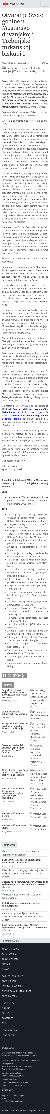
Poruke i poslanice (12, 976)
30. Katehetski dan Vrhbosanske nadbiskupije (14, 713)
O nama (6, 1008)
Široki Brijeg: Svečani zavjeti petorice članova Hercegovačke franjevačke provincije (14, 693)
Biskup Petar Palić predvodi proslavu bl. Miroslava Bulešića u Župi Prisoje (15, 726)
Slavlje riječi (9, 981)
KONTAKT (7, 1090)
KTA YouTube (9, 1035)
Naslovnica (8, 1003)
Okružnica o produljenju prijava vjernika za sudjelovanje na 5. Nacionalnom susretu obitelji (25, 884)
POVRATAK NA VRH (10, 941)
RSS (4, 1023)
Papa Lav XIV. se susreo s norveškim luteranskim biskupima (21, 861)
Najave (44, 63)
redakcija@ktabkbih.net (12, 1101)
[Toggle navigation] (44, 4)
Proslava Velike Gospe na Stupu (14, 826)
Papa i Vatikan (9, 954)
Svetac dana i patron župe (16, 991)
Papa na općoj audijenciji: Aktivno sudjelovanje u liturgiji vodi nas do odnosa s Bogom (24, 927)
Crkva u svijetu (10, 959)
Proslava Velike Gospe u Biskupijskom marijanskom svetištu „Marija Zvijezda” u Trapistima (13, 793)
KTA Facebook (9, 1030)
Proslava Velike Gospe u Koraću (13, 814)
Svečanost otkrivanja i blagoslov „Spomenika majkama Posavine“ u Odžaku (13, 749)
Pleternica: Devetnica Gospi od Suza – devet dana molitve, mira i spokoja (15, 772)
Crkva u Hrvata (10, 949)
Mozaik (6, 964)
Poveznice (7, 1018)
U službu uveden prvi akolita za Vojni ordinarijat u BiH (21, 904)
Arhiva (5, 1013)
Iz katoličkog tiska (12, 986)
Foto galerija (9, 996)
